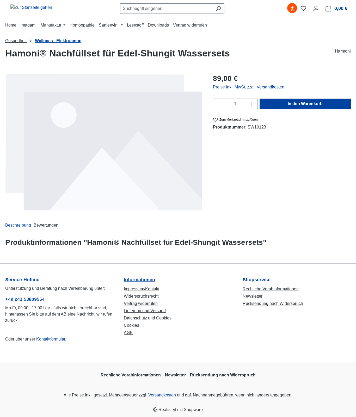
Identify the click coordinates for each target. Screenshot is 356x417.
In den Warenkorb (305, 103)
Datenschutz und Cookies (147, 318)
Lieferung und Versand (145, 311)
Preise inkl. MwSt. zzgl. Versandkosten (248, 87)
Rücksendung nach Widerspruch (273, 303)
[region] (104, 142)
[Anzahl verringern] (218, 104)
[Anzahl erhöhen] (252, 104)
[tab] (18, 225)
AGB (128, 332)
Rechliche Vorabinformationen (271, 289)
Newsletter (252, 296)
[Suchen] (218, 8)
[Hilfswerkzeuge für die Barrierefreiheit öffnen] (292, 8)
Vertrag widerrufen (141, 303)
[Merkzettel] (303, 8)
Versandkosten (162, 395)
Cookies (131, 325)
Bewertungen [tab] (46, 225)
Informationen (139, 279)
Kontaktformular (50, 339)
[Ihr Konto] (316, 8)
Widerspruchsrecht (141, 296)
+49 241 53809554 (25, 299)
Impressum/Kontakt (141, 289)
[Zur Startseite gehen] (31, 7)
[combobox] (166, 8)
